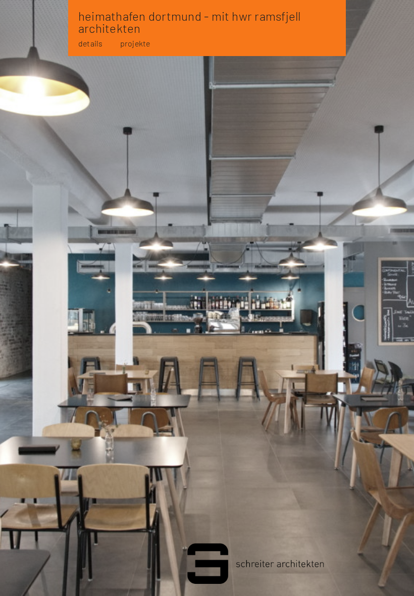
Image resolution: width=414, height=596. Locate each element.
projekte (135, 43)
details (90, 43)
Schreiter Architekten (207, 565)
